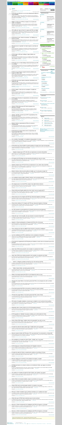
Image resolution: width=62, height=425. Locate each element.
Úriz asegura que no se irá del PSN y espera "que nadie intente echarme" (27, 183)
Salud (35, 2)
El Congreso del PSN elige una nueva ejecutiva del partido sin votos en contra (28, 158)
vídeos (24, 155)
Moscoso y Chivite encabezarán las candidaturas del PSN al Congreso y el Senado (29, 404)
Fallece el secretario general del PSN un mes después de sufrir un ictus (27, 274)
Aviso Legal (43, 423)
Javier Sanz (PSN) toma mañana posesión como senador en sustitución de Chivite (29, 255)
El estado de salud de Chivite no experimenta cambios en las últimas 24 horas (28, 352)
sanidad (26, 51)
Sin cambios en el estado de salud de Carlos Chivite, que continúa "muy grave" (29, 372)
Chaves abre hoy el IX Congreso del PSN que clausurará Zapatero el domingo (28, 196)
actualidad (42, 14)
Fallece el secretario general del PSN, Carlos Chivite (31, 294)
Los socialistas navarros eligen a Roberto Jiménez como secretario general (28, 177)
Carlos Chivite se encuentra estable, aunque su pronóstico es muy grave (27, 379)
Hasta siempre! (44, 81)
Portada (9, 2)
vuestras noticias (44, 70)
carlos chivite (17, 285)
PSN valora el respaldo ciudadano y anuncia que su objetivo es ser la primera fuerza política (31, 301)
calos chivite (17, 298)
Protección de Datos (39, 423)
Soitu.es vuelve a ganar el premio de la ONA (50, 39)
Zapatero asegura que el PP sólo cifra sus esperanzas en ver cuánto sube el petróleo (30, 164)
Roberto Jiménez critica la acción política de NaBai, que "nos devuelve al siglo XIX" (29, 171)
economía (17, 103)
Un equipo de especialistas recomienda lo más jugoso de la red (47, 47)
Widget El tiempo (46, 120)
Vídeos (45, 2)
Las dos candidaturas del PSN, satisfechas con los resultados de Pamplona (28, 235)
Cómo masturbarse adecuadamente (46, 110)
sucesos (22, 265)
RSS (24, 422)
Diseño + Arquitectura (46, 4)
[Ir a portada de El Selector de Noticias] (45, 46)
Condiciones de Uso (33, 423)
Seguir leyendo (24, 17)
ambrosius (43, 79)
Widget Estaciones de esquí (48, 122)
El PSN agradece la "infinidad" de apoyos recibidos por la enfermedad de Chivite (29, 314)
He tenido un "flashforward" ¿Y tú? (47, 73)
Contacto (25, 423)
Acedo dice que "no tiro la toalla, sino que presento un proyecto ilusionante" (28, 215)
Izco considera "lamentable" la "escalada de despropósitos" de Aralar (26, 139)
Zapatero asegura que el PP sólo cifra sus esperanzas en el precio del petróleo (30, 152)
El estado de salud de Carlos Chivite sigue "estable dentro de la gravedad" (28, 326)
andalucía (17, 187)
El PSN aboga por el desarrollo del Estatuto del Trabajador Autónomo (26, 345)
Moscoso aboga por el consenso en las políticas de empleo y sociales (27, 358)
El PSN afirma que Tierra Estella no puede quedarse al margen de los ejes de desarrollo (31, 145)
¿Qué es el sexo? (43, 107)
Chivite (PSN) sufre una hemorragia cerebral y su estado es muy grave (27, 385)
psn (28, 27)
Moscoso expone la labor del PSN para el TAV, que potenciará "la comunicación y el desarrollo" (32, 333)
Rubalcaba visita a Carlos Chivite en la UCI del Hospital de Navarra (26, 307)
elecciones (25, 10)
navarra (20, 10)
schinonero (43, 86)
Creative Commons (49, 423)
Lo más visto (43, 95)
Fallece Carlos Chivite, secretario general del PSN (23, 268)
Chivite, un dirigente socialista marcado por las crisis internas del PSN (28, 261)
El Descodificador (52, 2)
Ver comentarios (52, 298)
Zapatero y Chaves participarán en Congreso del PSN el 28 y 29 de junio (27, 222)
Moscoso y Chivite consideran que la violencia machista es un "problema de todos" (29, 391)
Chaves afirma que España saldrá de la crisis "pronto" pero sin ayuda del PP (28, 190)
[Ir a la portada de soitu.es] (10, 423)
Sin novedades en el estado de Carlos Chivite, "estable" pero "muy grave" (27, 339)
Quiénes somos (21, 423)
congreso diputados (18, 252)
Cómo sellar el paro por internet (46, 97)
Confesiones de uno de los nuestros (46, 77)
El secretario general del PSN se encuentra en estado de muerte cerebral (27, 288)
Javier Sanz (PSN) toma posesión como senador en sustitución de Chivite (27, 248)
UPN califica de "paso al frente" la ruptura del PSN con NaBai (25, 30)
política (18, 10)
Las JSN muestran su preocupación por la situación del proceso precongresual (28, 209)
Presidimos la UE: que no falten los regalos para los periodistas (50, 32)
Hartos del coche (15, 2)
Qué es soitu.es (17, 423)
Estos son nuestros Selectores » (44, 65)
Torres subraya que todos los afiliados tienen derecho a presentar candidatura (28, 228)
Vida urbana (20, 2)
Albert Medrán (48, 51)
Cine (24, 2)
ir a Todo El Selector (52, 66)
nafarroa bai (17, 27)
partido (22, 10)
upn (26, 60)
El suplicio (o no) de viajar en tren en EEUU (50, 24)
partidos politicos (28, 10)
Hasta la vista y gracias (50, 16)
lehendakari (17, 86)
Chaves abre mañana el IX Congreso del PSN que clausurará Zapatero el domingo (29, 203)
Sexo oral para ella (44, 100)
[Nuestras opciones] (28, 423)
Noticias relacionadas (36, 19)
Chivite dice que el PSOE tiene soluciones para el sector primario (26, 398)
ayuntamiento (17, 68)
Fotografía (40, 2)
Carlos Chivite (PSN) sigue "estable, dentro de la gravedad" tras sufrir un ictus (28, 320)
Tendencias (30, 2)
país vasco (22, 86)
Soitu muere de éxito (45, 88)
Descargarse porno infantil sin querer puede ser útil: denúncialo (47, 104)
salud (24, 51)
